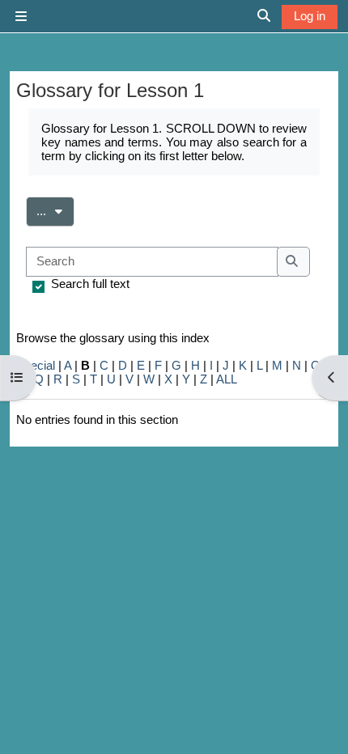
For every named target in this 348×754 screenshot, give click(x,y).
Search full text (90, 283)
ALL (226, 379)
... (55, 210)
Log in (309, 16)
